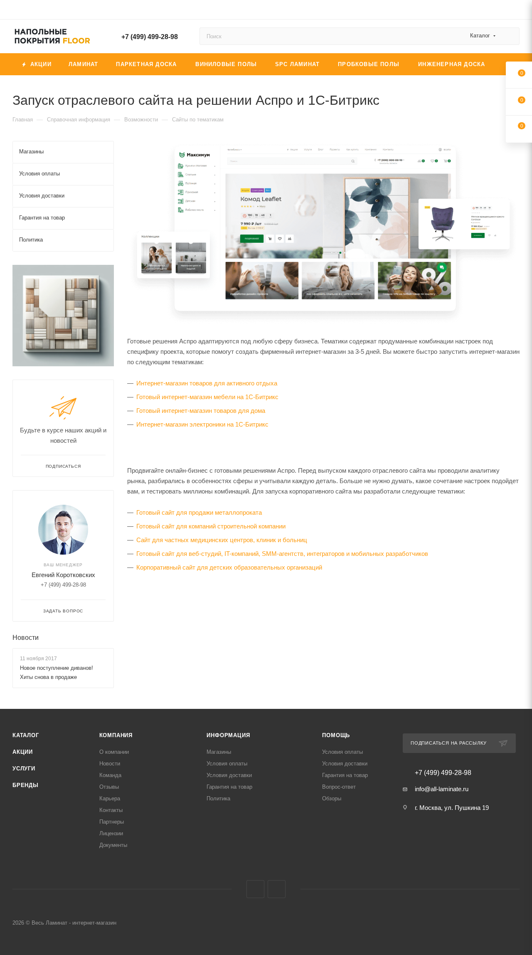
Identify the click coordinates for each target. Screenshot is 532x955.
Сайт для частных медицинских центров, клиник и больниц (221, 539)
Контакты (111, 810)
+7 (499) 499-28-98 (149, 36)
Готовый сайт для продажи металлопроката (199, 512)
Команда (110, 775)
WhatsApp (277, 889)
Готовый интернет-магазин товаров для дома (200, 410)
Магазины (219, 752)
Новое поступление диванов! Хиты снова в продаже (56, 672)
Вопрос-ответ (339, 787)
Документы (113, 845)
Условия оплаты (227, 763)
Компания (116, 735)
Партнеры (111, 822)
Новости (25, 637)
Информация (228, 735)
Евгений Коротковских (63, 574)
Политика (218, 798)
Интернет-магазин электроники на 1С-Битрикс (202, 424)
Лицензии (111, 833)
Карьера (109, 798)
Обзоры (331, 798)
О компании (114, 752)
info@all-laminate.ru (441, 788)
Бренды (25, 785)
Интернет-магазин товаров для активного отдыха (206, 383)
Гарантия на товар (229, 787)
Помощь (336, 735)
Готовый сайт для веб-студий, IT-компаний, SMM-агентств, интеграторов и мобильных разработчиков (282, 553)
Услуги (23, 768)
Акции (22, 752)
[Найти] (509, 36)
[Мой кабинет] (516, 11)
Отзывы (109, 787)
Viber (255, 889)
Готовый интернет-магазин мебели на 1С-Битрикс (207, 396)
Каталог (25, 735)
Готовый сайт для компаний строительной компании (211, 526)
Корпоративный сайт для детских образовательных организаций (229, 567)
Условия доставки (229, 775)
